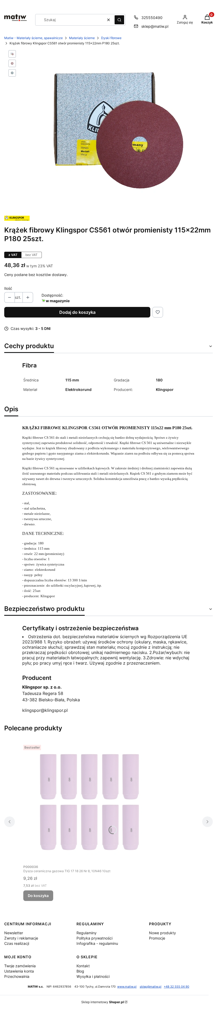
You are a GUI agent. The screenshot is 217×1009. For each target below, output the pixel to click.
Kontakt (83, 966)
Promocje (157, 938)
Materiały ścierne (82, 38)
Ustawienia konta (19, 971)
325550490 (151, 17)
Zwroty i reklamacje (21, 938)
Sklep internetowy (102, 1002)
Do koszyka (38, 895)
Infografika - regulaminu (97, 943)
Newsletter (13, 933)
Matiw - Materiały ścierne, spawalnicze (33, 38)
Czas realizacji (16, 943)
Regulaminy (86, 933)
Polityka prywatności (94, 938)
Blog (80, 971)
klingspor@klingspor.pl (45, 710)
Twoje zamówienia (20, 966)
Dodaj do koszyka (77, 312)
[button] (119, 19)
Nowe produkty (162, 933)
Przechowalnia (16, 976)
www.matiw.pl (127, 986)
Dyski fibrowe (111, 38)
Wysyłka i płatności (93, 976)
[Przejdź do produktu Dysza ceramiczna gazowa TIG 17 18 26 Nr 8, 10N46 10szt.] (89, 802)
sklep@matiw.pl (154, 26)
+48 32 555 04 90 (176, 986)
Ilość (8, 288)
